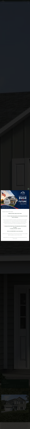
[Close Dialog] (28, 189)
